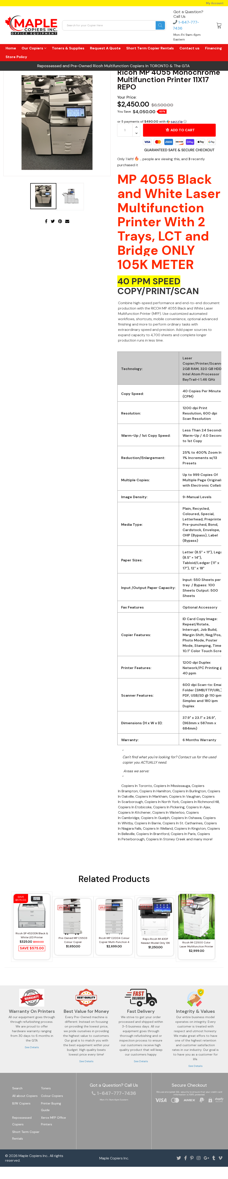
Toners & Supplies (68, 48)
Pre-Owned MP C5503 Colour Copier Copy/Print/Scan (73, 940)
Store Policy (16, 57)
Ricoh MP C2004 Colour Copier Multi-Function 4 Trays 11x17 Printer (114, 940)
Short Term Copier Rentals (150, 48)
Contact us (189, 48)
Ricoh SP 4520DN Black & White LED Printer (32, 935)
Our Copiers (33, 48)
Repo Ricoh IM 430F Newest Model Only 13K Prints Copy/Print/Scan (155, 941)
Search (17, 1088)
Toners (46, 1088)
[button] (169, 121)
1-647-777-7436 (116, 1093)
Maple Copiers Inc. (33, 1155)
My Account (215, 3)
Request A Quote (105, 48)
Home (11, 48)
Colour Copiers (52, 1096)
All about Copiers (25, 1096)
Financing (213, 48)
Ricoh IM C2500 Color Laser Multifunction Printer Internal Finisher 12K (196, 944)
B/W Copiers (21, 1103)
